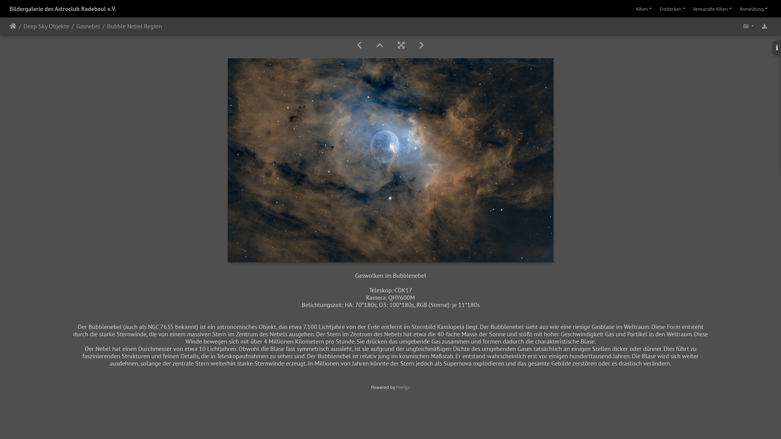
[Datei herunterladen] (765, 26)
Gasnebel (88, 26)
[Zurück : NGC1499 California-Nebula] (359, 45)
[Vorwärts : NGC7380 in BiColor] (421, 45)
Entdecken (671, 9)
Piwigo (403, 387)
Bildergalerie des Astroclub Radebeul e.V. (62, 9)
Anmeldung (752, 9)
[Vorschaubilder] (379, 45)
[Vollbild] (401, 45)
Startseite (12, 26)
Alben (642, 9)
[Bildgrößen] (748, 26)
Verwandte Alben (710, 9)
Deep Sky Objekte (46, 26)
